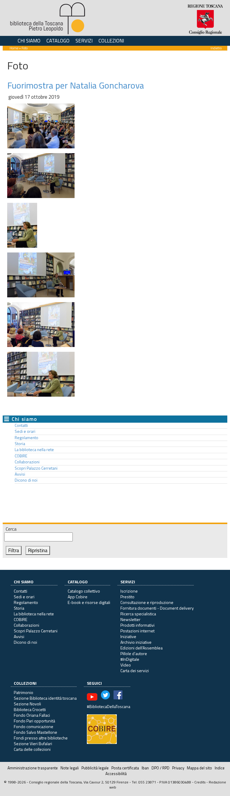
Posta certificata (125, 768)
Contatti (21, 425)
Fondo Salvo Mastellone (35, 732)
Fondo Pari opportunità (34, 721)
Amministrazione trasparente (32, 768)
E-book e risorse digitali (89, 602)
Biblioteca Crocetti (30, 709)
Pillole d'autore (133, 653)
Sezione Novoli (27, 704)
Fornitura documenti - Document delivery (157, 608)
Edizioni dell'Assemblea (141, 648)
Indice (220, 768)
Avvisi (20, 474)
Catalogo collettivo (84, 591)
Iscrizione (129, 591)
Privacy (178, 768)
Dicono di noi (26, 480)
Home (14, 48)
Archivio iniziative (136, 642)
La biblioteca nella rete (34, 450)
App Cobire (77, 596)
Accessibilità (116, 774)
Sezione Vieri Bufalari (33, 743)
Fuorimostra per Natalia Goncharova (75, 85)
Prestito (127, 596)
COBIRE (21, 456)
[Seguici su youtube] (92, 696)
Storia (20, 444)
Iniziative (128, 636)
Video (125, 665)
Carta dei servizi (134, 670)
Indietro (216, 48)
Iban (145, 768)
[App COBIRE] (102, 728)
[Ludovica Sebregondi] (41, 175)
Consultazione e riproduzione (146, 602)
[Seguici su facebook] (118, 696)
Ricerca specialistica (138, 614)
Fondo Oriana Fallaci (32, 715)
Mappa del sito (199, 768)
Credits (199, 782)
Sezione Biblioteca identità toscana (45, 698)
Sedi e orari (25, 431)
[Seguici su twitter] (105, 696)
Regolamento (26, 438)
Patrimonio (23, 692)
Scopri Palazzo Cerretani (36, 468)
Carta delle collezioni (32, 749)
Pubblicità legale (95, 768)
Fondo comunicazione (33, 726)
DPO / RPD (161, 768)
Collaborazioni (27, 462)
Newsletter (130, 619)
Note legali (69, 768)
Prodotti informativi (137, 625)
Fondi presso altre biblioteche (41, 738)
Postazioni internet (137, 631)
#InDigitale (129, 659)
